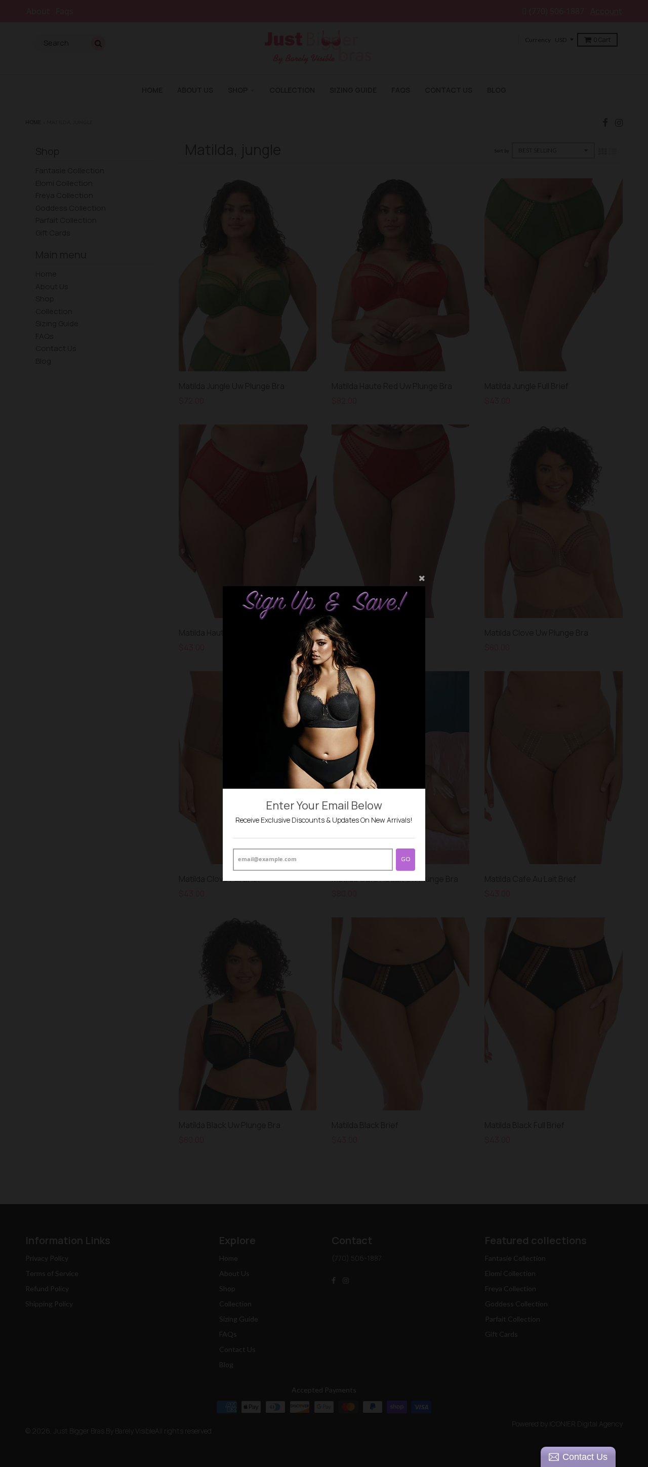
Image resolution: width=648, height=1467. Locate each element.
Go (405, 859)
